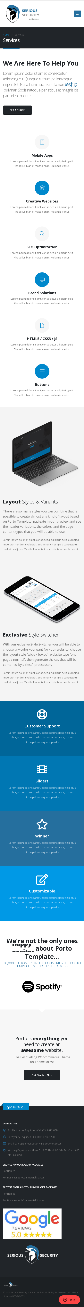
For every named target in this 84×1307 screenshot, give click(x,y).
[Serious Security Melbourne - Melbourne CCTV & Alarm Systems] (22, 13)
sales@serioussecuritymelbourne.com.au (38, 1143)
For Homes (9, 1170)
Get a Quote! (17, 110)
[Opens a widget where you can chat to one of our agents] (69, 1300)
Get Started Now (42, 1075)
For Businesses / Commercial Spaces (24, 1177)
